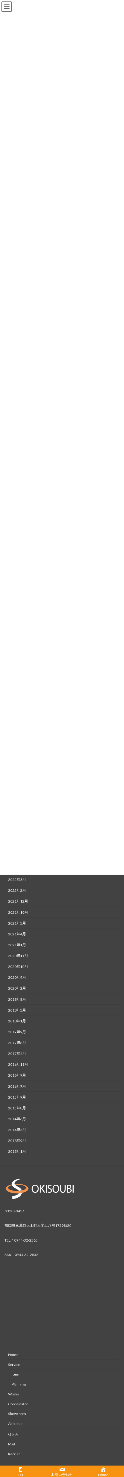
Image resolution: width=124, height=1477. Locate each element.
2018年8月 (17, 999)
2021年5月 (17, 923)
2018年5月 (17, 1010)
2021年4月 (17, 933)
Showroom (17, 1414)
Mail (11, 1444)
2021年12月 (18, 901)
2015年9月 (17, 1097)
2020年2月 (17, 988)
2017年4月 (17, 1053)
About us (15, 1424)
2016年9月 (17, 1075)
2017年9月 (17, 1031)
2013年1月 (17, 1151)
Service (14, 1364)
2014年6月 (17, 1118)
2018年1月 (17, 1020)
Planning (19, 1384)
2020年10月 (18, 966)
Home (13, 1354)
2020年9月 (17, 977)
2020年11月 (18, 955)
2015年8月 (17, 1107)
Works (13, 1394)
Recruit (14, 1454)
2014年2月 (17, 1129)
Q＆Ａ (13, 1434)
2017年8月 (17, 1042)
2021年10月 (18, 912)
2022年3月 (17, 879)
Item (15, 1374)
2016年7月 (17, 1086)
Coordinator (18, 1404)
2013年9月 (17, 1140)
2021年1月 (17, 944)
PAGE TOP (115, 1426)
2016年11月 (18, 1064)
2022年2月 (17, 890)
